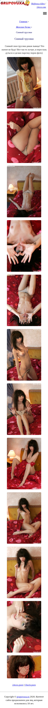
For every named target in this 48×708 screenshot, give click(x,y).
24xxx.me (41, 7)
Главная (23, 21)
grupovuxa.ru (23, 696)
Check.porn (30, 685)
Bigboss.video (38, 3)
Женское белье (23, 27)
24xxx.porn (17, 685)
